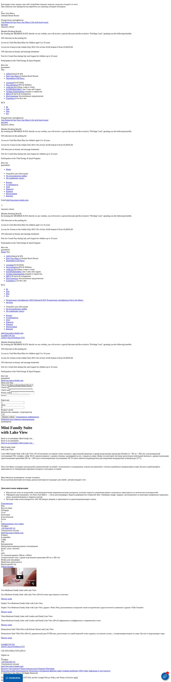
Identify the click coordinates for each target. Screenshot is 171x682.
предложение (14, 668)
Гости (3, 395)
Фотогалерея (11, 194)
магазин (4, 25)
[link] (1, 657)
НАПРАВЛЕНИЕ (14, 89)
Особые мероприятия (15, 92)
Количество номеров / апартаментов (16, 412)
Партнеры (50, 668)
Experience (10, 98)
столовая (10, 83)
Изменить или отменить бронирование (17, 419)
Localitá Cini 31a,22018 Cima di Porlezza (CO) (13, 336)
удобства (10, 87)
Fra (7, 114)
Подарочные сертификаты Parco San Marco (65, 300)
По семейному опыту (15, 178)
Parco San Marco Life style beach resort (32, 22)
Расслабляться (12, 85)
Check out (5, 390)
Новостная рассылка (29, 668)
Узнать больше (7, 566)
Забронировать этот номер (12, 524)
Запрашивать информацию (27, 417)
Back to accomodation (10, 438)
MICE (9, 94)
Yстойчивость (12, 185)
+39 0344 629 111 (8, 528)
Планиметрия (7, 503)
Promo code (6, 393)
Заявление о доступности (99, 671)
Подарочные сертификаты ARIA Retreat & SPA (26, 300)
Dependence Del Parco (15, 78)
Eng (7, 109)
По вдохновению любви (16, 176)
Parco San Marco (13, 76)
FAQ (8, 187)
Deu (7, 111)
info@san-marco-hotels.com (17, 200)
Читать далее (6, 599)
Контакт (9, 196)
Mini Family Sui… (26, 443)
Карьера (9, 191)
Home (8, 169)
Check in (4, 387)
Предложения (12, 96)
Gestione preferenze (70, 671)
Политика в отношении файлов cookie (45, 671)
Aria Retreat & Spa (8, 22)
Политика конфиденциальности (14, 671)
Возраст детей (7, 410)
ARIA (8, 74)
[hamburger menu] (2, 11)
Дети (3, 405)
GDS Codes (83, 671)
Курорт (9, 182)
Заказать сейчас (7, 27)
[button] (13, 678)
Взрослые (5, 400)
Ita (7, 107)
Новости (9, 189)
